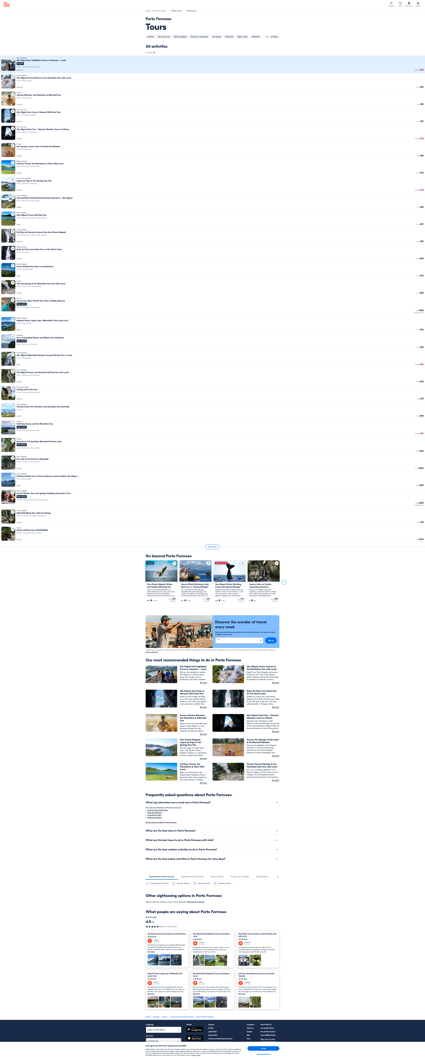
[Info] (154, 53)
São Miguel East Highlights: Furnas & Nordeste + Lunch (212, 935)
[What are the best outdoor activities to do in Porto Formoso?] (276, 849)
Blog (248, 1035)
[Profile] (418, 3)
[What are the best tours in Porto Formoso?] (276, 830)
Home (148, 1017)
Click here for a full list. (195, 902)
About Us (250, 1028)
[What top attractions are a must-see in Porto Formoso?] (276, 802)
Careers (249, 1031)
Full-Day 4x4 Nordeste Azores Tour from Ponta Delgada (256, 974)
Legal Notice (212, 1031)
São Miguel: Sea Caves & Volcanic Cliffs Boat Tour (167, 934)
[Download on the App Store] (194, 1038)
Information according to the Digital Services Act (224, 1046)
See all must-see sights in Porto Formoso (161, 822)
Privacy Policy (212, 1035)
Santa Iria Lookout (154, 818)
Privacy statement (152, 652)
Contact (211, 1028)
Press (248, 1039)
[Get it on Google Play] (194, 1030)
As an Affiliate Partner (268, 1035)
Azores (164, 1017)
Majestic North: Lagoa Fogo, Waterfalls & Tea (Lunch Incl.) (165, 974)
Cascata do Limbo (154, 815)
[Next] (283, 582)
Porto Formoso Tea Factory (157, 810)
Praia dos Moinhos (154, 813)
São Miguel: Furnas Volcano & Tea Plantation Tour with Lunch (257, 935)
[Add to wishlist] (13, 59)
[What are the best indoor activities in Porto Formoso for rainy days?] (276, 858)
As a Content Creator (268, 1031)
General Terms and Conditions (218, 1042)
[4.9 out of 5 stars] (152, 926)
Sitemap (211, 1049)
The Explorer (251, 1046)
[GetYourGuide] (7, 4)
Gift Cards (250, 1042)
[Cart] (400, 3)
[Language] (409, 3)
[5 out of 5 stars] (167, 937)
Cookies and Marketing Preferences (220, 1039)
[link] (212, 64)
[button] (212, 64)
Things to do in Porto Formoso (181, 1017)
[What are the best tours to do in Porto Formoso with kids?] (276, 840)
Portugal (156, 1017)
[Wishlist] (391, 3)
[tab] (162, 877)
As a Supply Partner (267, 1028)
